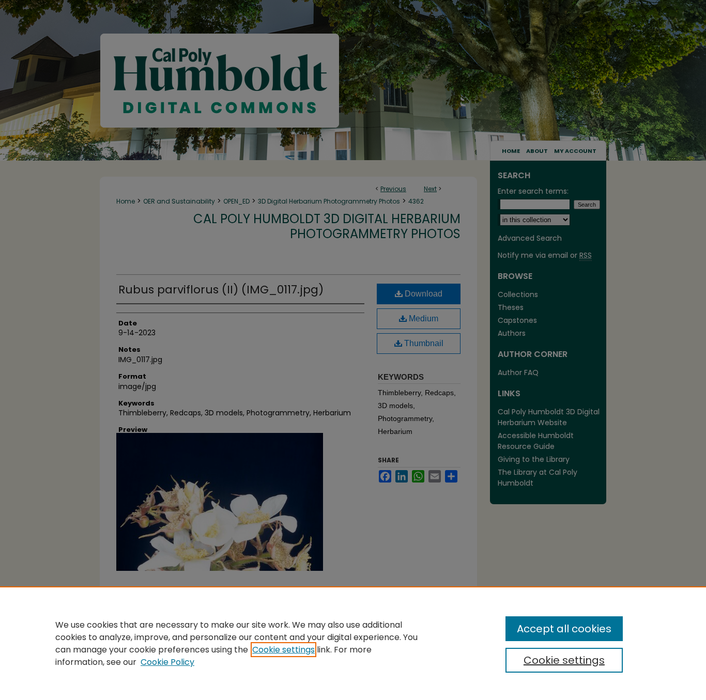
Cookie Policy (167, 662)
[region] (353, 643)
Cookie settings (283, 650)
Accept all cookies (564, 628)
